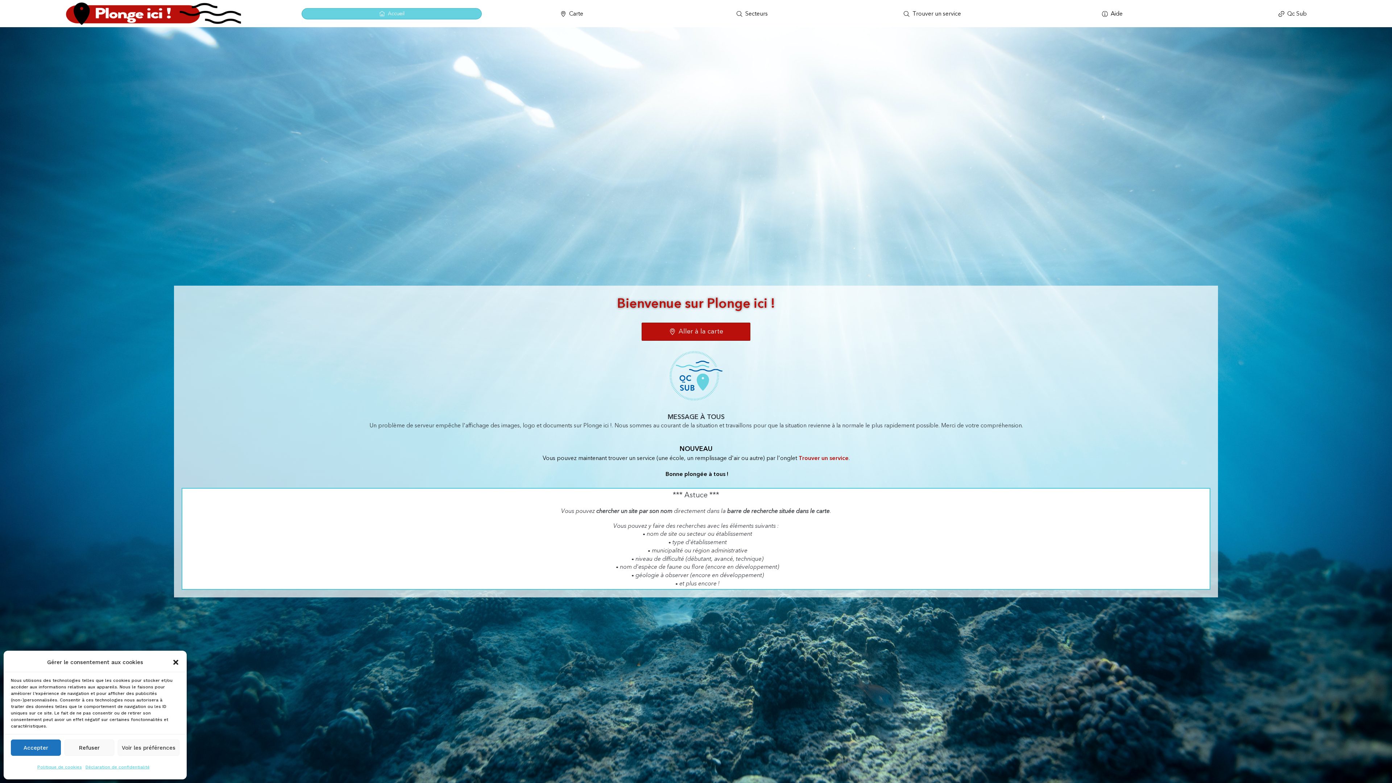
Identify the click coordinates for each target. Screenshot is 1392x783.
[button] (175, 662)
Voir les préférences (148, 748)
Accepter (36, 748)
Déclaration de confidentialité (118, 767)
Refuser (89, 748)
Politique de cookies (59, 767)
